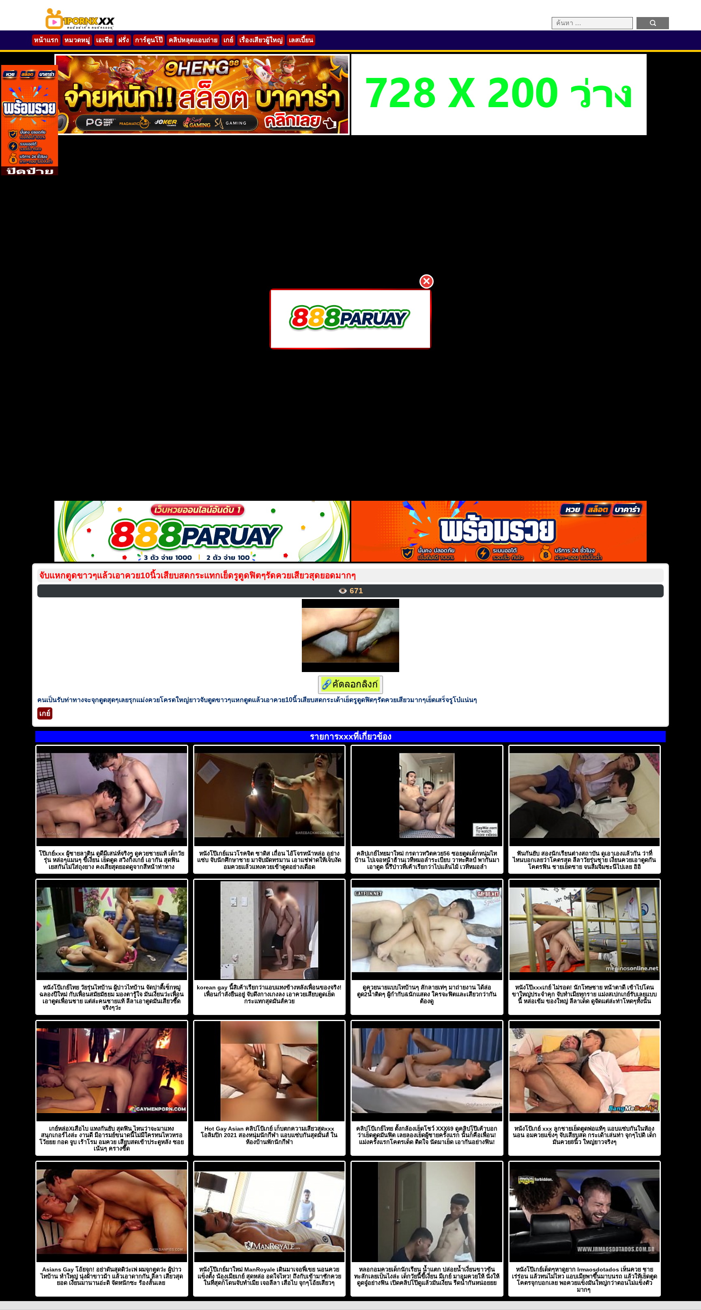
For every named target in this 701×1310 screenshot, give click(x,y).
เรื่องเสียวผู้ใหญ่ (261, 40)
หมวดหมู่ (77, 40)
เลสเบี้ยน (301, 40)
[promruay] (499, 559)
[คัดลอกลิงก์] (350, 685)
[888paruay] (350, 319)
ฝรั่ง (123, 40)
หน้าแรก (46, 40)
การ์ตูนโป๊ (149, 40)
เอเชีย (104, 40)
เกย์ (228, 40)
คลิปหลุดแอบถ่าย (193, 40)
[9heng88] (202, 132)
